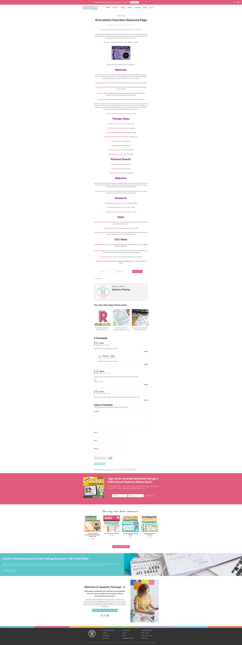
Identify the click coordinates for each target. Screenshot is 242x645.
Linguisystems (99, 87)
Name (96, 432)
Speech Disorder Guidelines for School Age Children (118, 212)
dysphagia (134, 38)
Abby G (101, 371)
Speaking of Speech (100, 83)
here (133, 29)
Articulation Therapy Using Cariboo (116, 128)
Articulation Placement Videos (102, 191)
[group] (116, 2)
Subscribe (138, 7)
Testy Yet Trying (110, 113)
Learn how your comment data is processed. (125, 469)
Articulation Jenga (116, 141)
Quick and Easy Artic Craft (116, 150)
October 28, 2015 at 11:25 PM (105, 393)
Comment (97, 411)
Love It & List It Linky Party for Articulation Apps (106, 222)
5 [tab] (123, 542)
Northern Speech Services (106, 257)
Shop (108, 7)
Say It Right (101, 99)
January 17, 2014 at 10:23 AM (108, 357)
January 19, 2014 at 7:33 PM (104, 373)
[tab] (234, 2)
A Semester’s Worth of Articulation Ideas (116, 132)
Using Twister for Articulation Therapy (114, 136)
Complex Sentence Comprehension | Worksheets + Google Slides (93, 535)
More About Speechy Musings (104, 610)
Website (96, 448)
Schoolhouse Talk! (98, 381)
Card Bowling (115, 145)
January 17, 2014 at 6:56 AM (104, 345)
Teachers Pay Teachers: (101, 75)
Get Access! (8, 570)
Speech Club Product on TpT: (115, 154)
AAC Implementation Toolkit (111, 533)
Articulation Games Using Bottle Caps (117, 123)
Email (95, 440)
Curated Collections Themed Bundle (130, 534)
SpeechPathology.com (100, 244)
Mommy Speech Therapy (100, 183)
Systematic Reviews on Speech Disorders (115, 203)
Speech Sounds (121, 15)
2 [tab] (117, 542)
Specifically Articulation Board (117, 173)
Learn (115, 7)
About (130, 7)
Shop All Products (121, 546)
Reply (146, 351)
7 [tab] (127, 542)
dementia (126, 38)
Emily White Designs (148, 642)
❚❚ (238, 2)
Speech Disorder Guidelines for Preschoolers (118, 207)
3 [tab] (119, 542)
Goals (123, 7)
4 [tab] (121, 542)
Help (145, 7)
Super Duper (100, 93)
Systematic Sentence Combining (149, 534)
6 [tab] (125, 542)
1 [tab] (116, 542)
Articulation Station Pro (110, 228)
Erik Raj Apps (98, 232)
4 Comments (130, 25)
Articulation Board (115, 164)
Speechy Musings (90, 8)
